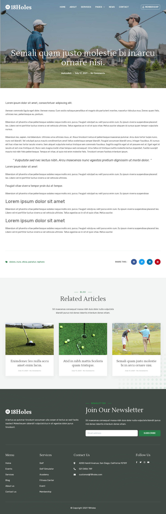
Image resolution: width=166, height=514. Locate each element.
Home (62, 7)
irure (18, 262)
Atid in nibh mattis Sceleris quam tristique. (83, 363)
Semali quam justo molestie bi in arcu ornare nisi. (136, 363)
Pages (98, 7)
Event (42, 486)
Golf (42, 463)
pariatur (32, 262)
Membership (45, 491)
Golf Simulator (47, 469)
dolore (12, 262)
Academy (44, 474)
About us (9, 486)
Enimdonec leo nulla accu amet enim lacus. (30, 363)
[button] (134, 262)
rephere (40, 262)
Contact (124, 7)
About (73, 7)
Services (86, 7)
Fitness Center (47, 480)
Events (8, 469)
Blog (7, 480)
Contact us (10, 491)
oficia (24, 262)
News (112, 7)
